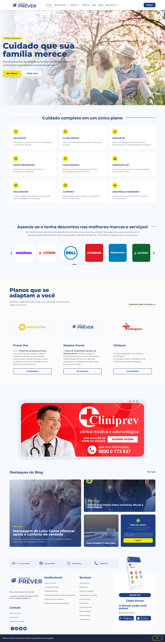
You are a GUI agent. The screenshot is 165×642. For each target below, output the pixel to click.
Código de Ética (51, 591)
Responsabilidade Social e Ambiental (59, 595)
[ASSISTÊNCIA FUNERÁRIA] (115, 185)
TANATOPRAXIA (71, 165)
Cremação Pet (85, 607)
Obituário (86, 5)
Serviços (73, 5)
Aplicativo (19, 138)
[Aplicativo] (16, 131)
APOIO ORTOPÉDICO (24, 165)
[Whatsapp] (68, 563)
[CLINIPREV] (65, 185)
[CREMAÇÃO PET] (115, 158)
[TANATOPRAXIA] (65, 158)
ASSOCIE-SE (118, 138)
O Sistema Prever (51, 587)
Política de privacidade (53, 599)
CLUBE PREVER (71, 138)
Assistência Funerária (88, 595)
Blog (94, 5)
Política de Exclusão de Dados (56, 603)
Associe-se (14, 617)
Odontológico (85, 611)
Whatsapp (76, 563)
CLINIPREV (68, 192)
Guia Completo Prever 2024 (101, 543)
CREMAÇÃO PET (120, 165)
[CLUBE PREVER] (65, 131)
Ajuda (100, 5)
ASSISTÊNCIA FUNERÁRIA (125, 192)
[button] (11, 253)
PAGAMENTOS (20, 192)
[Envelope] (25, 628)
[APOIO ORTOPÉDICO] (16, 158)
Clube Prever (84, 599)
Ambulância (84, 583)
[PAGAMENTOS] (16, 185)
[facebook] (16, 628)
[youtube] (21, 628)
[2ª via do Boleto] (13, 563)
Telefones (104, 563)
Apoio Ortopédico (86, 591)
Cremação (83, 603)
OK (157, 638)
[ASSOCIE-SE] (115, 131)
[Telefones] (96, 563)
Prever (49, 5)
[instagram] (12, 628)
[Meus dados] (41, 563)
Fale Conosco (110, 5)
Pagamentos (84, 615)
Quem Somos (59, 5)
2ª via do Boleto (23, 563)
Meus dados (49, 563)
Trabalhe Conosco (17, 621)
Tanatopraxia (84, 619)
